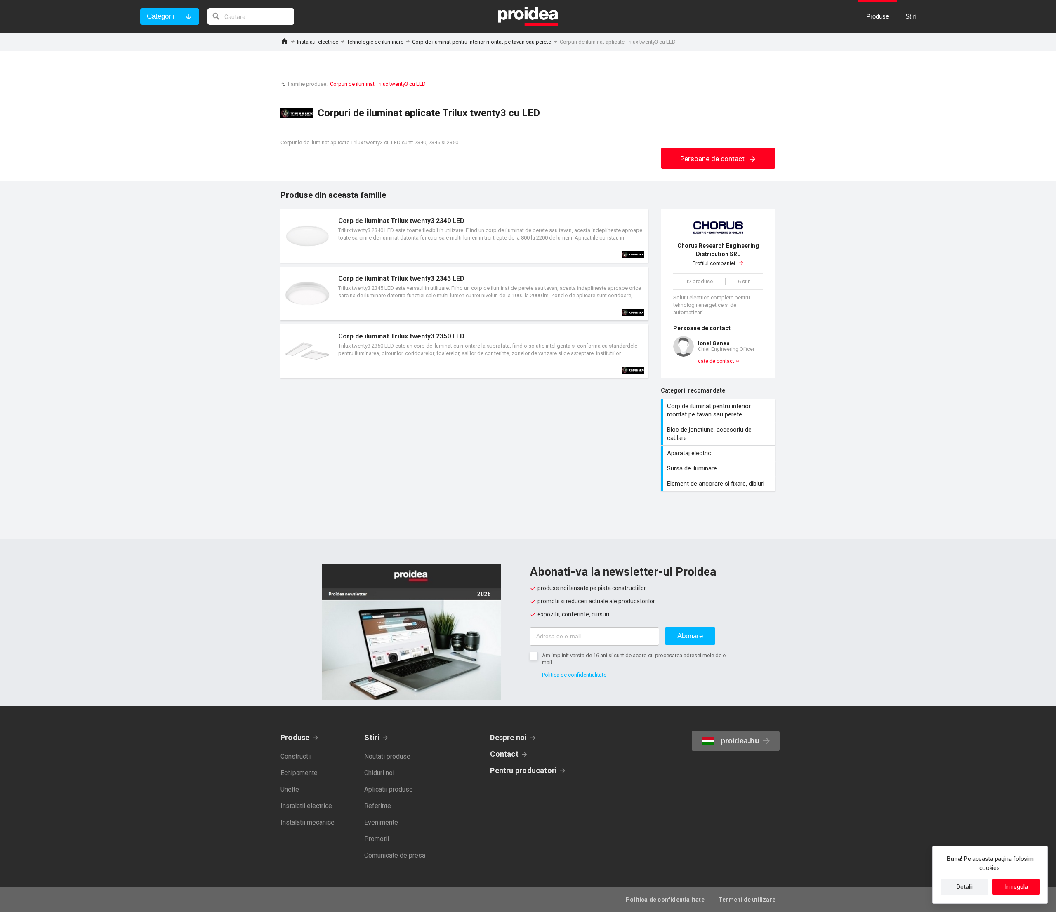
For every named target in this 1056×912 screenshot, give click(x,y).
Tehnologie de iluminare (375, 42)
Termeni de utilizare (747, 899)
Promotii (376, 839)
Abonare (690, 636)
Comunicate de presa (394, 855)
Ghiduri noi (379, 773)
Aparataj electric (719, 453)
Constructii (295, 756)
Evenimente (381, 822)
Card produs (464, 236)
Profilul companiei (718, 254)
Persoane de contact (713, 159)
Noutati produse (387, 756)
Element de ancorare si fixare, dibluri (719, 483)
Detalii (965, 887)
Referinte (377, 806)
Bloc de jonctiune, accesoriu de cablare (719, 433)
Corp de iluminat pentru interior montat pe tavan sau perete (481, 42)
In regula (1016, 887)
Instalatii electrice (317, 42)
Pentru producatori (523, 770)
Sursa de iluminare (719, 468)
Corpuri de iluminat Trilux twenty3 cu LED (378, 84)
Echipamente (299, 773)
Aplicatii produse (388, 789)
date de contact (716, 361)
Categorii (160, 16)
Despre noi (508, 737)
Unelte (289, 789)
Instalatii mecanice (307, 822)
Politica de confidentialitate (574, 675)
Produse (295, 737)
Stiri (372, 737)
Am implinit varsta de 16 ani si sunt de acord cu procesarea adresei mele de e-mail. (634, 658)
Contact (504, 754)
